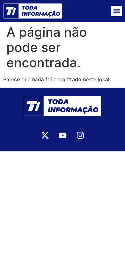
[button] (116, 11)
